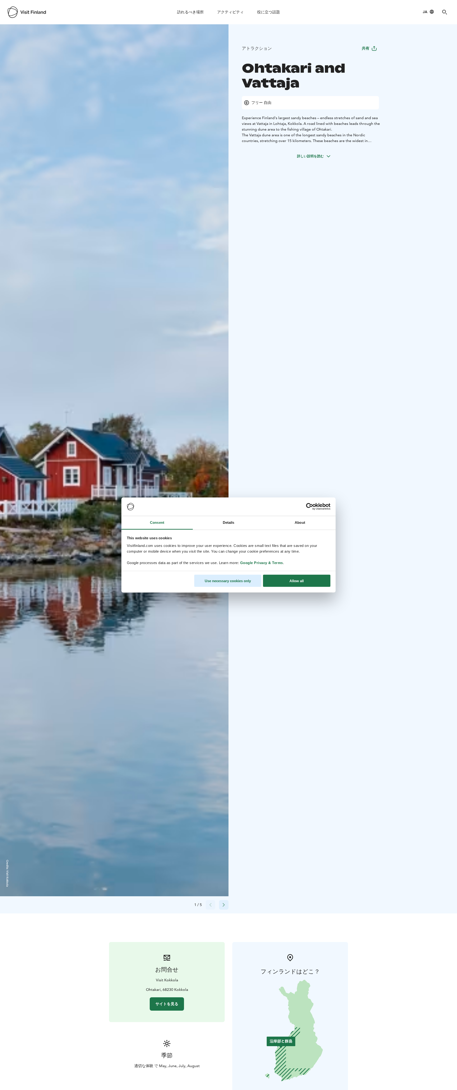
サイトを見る (166, 1004)
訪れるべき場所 (190, 12)
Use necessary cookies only (228, 581)
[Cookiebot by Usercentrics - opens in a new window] (309, 506)
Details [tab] (228, 522)
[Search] (444, 12)
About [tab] (300, 522)
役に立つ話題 (268, 12)
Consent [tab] (157, 522)
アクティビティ (230, 12)
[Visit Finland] (27, 12)
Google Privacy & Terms (261, 562)
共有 (365, 48)
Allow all (296, 581)
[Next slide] (223, 905)
